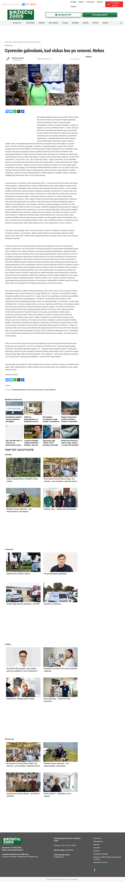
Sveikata (8, 644)
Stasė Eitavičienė (50, 390)
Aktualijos (8, 455)
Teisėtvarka (9, 549)
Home (6, 42)
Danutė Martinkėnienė (19, 390)
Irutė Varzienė (31, 390)
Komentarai (8, 45)
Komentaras (40, 390)
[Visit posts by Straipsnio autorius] (8, 59)
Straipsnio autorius (18, 58)
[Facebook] (23, 4)
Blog (10, 42)
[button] (121, 23)
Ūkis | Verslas (9, 739)
